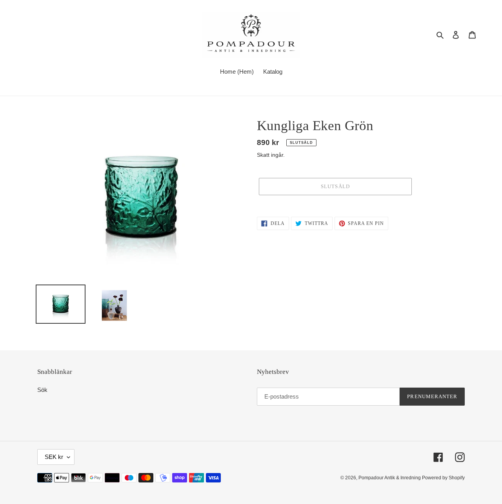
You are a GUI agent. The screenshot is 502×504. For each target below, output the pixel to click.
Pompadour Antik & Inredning (390, 477)
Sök (42, 389)
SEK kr (54, 456)
